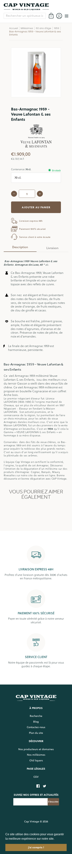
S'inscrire (53, 801)
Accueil (13, 28)
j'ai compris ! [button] (36, 847)
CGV (36, 777)
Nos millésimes (36, 755)
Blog (36, 721)
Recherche (36, 716)
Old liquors (36, 760)
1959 (56, 28)
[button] (55, 838)
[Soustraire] (14, 194)
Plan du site (36, 733)
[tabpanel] (36, 368)
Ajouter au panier (36, 207)
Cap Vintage (31, 821)
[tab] (20, 248)
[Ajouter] (40, 194)
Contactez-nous (36, 727)
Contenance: (21, 169)
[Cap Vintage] (36, 6)
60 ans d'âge (43, 28)
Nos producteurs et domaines (36, 749)
